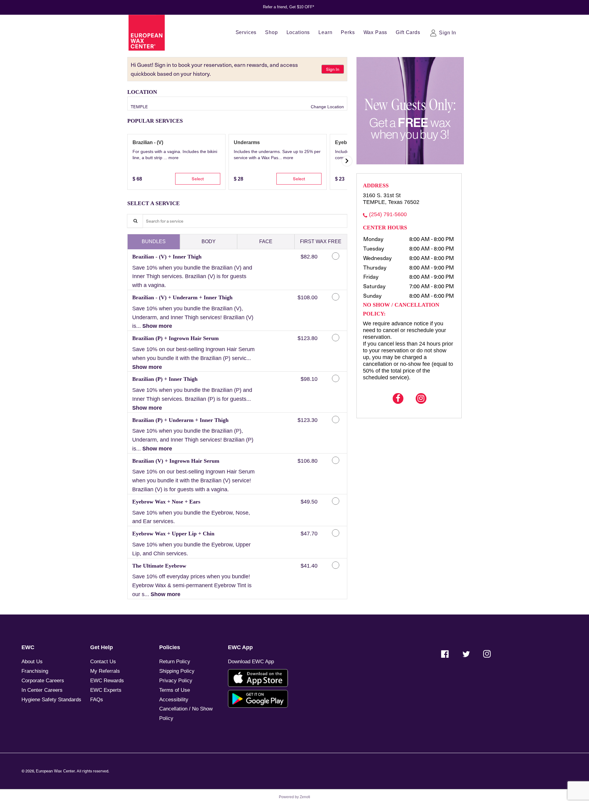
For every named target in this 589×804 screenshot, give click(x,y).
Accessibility (173, 700)
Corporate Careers (42, 680)
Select (198, 179)
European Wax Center (55, 771)
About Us (32, 661)
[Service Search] (135, 221)
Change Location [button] (327, 106)
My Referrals (105, 671)
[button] (173, 157)
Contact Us (103, 661)
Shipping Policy (176, 671)
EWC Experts (105, 690)
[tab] (153, 241)
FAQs (96, 700)
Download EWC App (251, 661)
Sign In (332, 69)
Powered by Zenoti (294, 797)
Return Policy (174, 661)
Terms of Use (174, 690)
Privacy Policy (175, 680)
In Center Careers (42, 690)
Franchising (34, 671)
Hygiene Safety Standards (51, 700)
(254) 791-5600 (388, 214)
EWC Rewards (107, 680)
